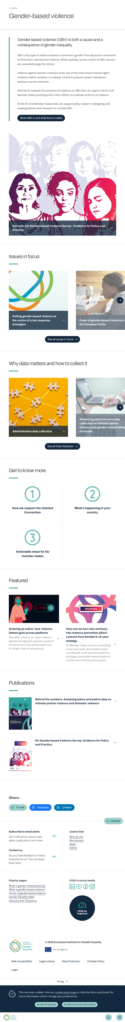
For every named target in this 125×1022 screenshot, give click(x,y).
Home (14, 8)
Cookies (115, 821)
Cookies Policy (96, 961)
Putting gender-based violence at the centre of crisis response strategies (34, 320)
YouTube (78, 886)
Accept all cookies (46, 1004)
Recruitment (77, 840)
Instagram (92, 886)
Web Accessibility (21, 961)
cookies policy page (66, 992)
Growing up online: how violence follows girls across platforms (30, 630)
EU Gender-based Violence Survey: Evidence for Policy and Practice (72, 742)
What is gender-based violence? (27, 889)
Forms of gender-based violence (27, 893)
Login (14, 969)
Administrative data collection (32, 431)
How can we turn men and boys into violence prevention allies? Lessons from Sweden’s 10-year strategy (87, 634)
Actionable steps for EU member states (32, 553)
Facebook (85, 886)
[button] (18, 807)
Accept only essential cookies (80, 1004)
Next (120, 300)
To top (60, 981)
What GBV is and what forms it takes (41, 118)
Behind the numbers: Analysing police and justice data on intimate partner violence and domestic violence (73, 701)
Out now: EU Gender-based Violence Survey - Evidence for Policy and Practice (58, 227)
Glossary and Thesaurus (23, 900)
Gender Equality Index (21, 897)
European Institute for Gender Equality (10, 1017)
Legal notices (47, 961)
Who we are (76, 836)
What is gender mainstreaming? (27, 885)
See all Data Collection (60, 446)
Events (73, 848)
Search (108, 1017)
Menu (119, 1017)
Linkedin (72, 886)
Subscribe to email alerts (24, 831)
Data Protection (71, 961)
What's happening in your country (92, 510)
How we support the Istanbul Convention (32, 510)
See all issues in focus (60, 339)
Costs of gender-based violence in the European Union (102, 322)
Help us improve (82, 912)
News (73, 844)
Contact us (15, 850)
